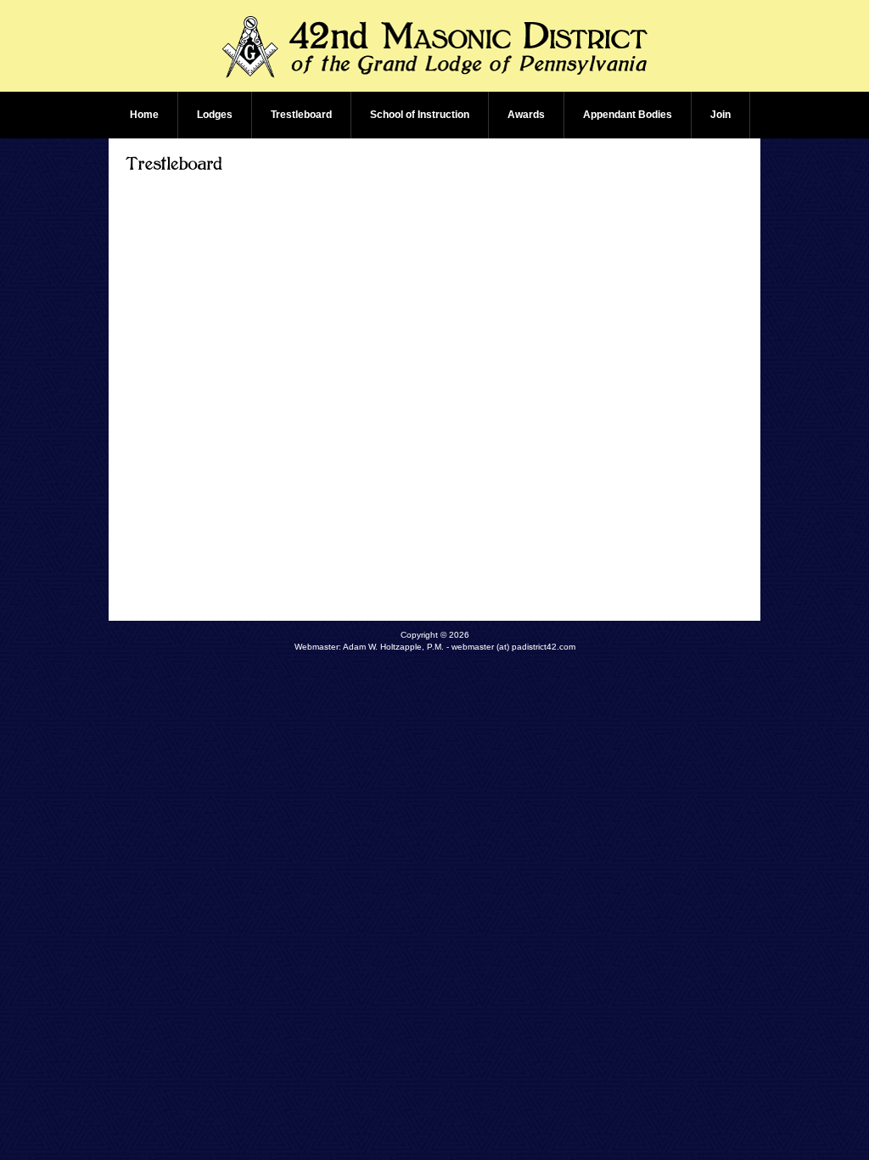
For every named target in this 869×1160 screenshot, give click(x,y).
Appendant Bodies (627, 115)
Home (144, 115)
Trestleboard (301, 115)
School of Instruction (419, 115)
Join (720, 115)
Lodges (215, 115)
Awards (526, 115)
